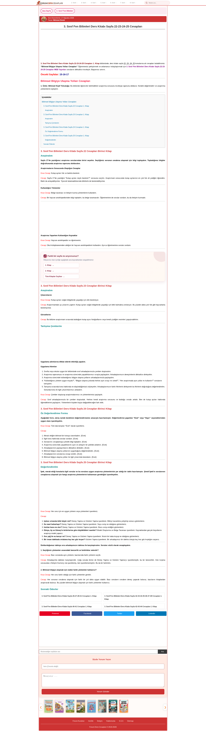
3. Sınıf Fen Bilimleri (64, 11)
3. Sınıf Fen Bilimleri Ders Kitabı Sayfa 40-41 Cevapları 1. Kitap (67, 606)
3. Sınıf (83, 3)
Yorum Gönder (103, 692)
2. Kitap (48, 271)
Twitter (119, 613)
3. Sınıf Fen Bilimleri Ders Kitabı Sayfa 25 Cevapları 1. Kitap (66, 136)
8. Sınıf (132, 3)
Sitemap (130, 721)
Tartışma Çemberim (52, 123)
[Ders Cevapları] (49, 2)
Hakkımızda (110, 721)
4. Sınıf (93, 3)
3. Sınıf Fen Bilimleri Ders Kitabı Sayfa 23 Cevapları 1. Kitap (66, 114)
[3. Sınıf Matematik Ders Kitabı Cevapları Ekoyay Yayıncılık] (102, 706)
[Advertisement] (103, 45)
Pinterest (55, 613)
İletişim (99, 721)
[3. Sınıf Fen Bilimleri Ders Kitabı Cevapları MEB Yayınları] (70, 706)
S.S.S (121, 721)
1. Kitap (48, 265)
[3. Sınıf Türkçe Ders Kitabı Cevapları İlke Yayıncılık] (59, 706)
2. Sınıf (73, 3)
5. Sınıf (103, 3)
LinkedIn (151, 613)
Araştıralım (49, 110)
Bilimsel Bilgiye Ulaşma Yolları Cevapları (59, 102)
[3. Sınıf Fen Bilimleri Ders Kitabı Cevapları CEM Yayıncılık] (81, 706)
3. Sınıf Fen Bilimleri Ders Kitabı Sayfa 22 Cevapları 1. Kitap (66, 106)
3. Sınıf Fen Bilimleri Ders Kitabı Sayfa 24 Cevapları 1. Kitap (66, 127)
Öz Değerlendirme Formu (54, 131)
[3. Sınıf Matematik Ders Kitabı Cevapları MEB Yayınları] (91, 706)
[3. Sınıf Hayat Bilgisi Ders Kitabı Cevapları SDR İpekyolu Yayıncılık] (124, 706)
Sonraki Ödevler (49, 144)
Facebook (87, 613)
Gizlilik (90, 721)
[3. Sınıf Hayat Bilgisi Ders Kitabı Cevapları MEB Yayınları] (113, 706)
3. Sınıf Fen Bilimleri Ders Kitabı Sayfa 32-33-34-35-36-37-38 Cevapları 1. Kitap (133, 597)
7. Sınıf (122, 3)
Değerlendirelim (50, 140)
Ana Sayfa (46, 11)
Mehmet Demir (59, 20)
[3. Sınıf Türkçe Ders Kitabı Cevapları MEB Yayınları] (48, 706)
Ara (162, 651)
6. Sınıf (112, 3)
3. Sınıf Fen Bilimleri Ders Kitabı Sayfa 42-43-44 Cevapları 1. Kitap (130, 606)
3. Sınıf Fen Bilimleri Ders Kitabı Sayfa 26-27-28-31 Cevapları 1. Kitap (69, 596)
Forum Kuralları (78, 721)
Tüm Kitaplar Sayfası (53, 276)
